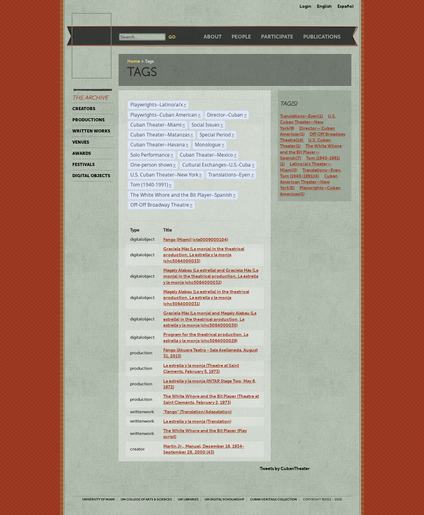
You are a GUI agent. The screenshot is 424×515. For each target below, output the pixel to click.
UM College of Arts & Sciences (146, 499)
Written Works (91, 130)
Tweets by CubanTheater (285, 468)
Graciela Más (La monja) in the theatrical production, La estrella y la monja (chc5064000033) (203, 254)
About (213, 37)
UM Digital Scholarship (224, 499)
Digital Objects (91, 175)
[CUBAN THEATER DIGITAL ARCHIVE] (86, 20)
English (324, 6)
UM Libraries (188, 499)
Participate (277, 37)
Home (133, 61)
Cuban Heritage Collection (273, 499)
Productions (88, 119)
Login (305, 6)
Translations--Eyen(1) (301, 116)
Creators (83, 108)
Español (345, 6)
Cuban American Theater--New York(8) (309, 181)
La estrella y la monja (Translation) (197, 421)
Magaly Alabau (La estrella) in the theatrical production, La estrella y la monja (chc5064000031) (206, 297)
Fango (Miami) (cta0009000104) (195, 239)
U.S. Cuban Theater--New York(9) (308, 122)
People (241, 37)
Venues (80, 142)
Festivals (83, 164)
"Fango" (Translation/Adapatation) (197, 411)
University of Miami (98, 499)
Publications (322, 37)
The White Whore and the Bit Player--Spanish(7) (311, 151)
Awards (81, 153)
